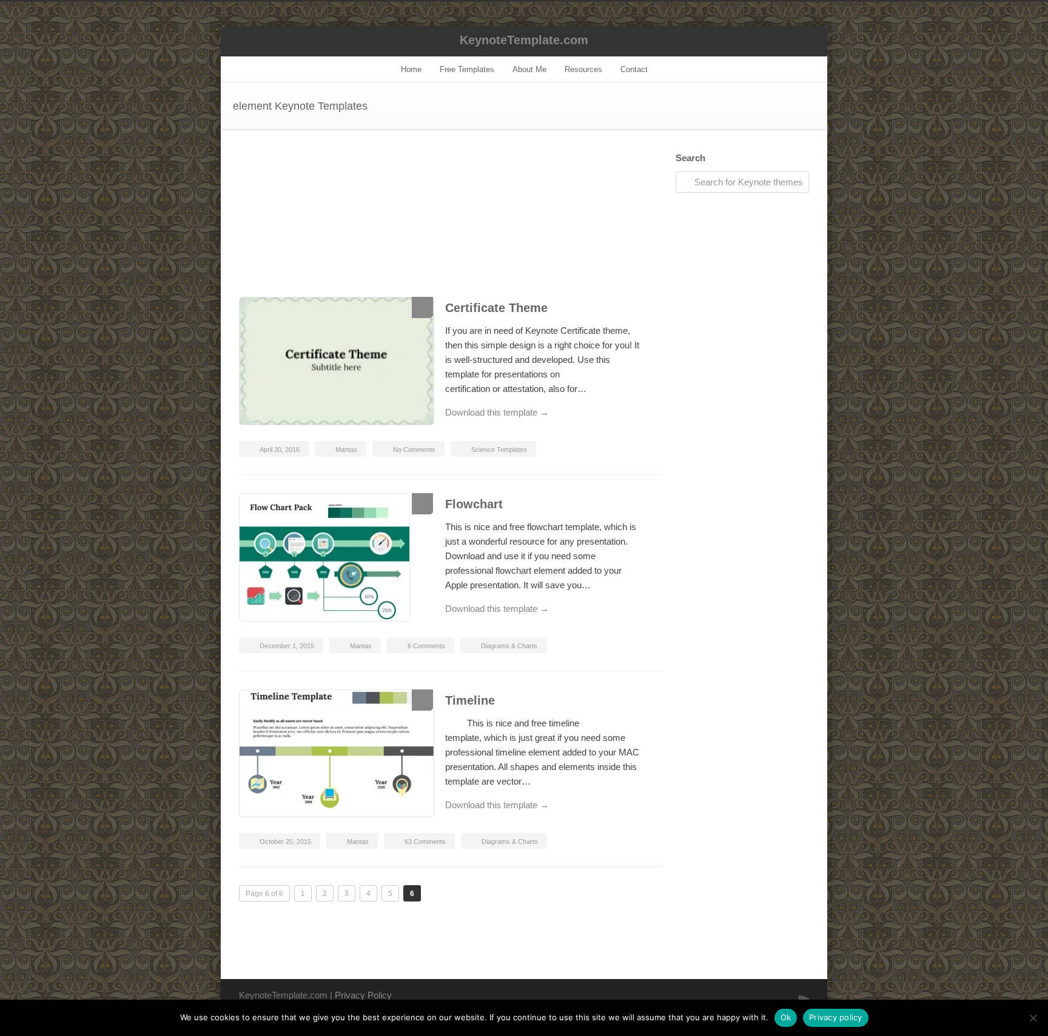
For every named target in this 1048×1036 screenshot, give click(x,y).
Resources (583, 69)
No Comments (414, 449)
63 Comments (425, 841)
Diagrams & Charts (509, 645)
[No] (1033, 1018)
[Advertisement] (451, 225)
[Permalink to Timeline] (336, 755)
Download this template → (497, 412)
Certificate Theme (496, 307)
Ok (786, 1017)
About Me (529, 69)
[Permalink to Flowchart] (336, 559)
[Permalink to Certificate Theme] (336, 363)
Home (411, 69)
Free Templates (467, 69)
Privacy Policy (363, 995)
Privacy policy (835, 1017)
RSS (797, 994)
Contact (634, 69)
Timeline (470, 700)
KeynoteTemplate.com (524, 40)
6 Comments (426, 645)
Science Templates (499, 449)
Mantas (346, 449)
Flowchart (474, 504)
